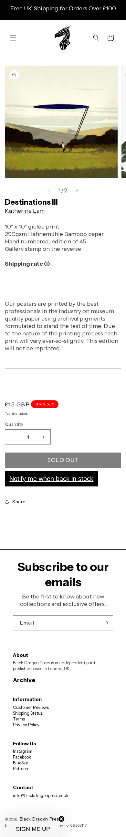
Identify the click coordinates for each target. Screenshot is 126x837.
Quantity (14, 424)
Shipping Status (28, 713)
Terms (19, 718)
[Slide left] (49, 190)
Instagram (22, 751)
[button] (13, 38)
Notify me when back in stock (51, 478)
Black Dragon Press (40, 819)
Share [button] (19, 502)
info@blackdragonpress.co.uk (40, 795)
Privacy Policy (26, 724)
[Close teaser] (61, 819)
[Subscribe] (106, 622)
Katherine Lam (25, 210)
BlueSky (20, 762)
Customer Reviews (31, 707)
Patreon (20, 768)
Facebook (22, 757)
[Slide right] (77, 190)
